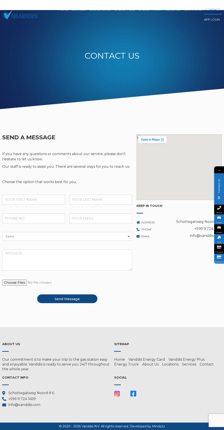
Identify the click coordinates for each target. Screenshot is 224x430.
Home (63, 9)
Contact (213, 9)
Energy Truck (150, 9)
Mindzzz (158, 426)
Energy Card (100, 9)
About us (172, 9)
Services (79, 9)
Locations (193, 9)
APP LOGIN (212, 19)
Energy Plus (125, 9)
